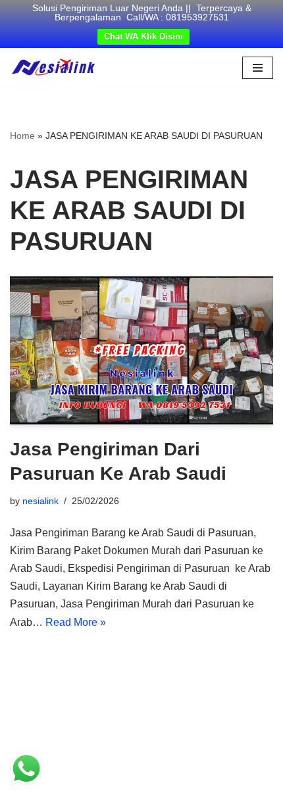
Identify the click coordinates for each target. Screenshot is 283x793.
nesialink (40, 501)
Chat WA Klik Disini (143, 36)
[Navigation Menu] (257, 68)
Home (22, 135)
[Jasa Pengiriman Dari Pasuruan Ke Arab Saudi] (141, 350)
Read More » (75, 622)
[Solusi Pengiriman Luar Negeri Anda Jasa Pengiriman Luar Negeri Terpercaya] (53, 67)
